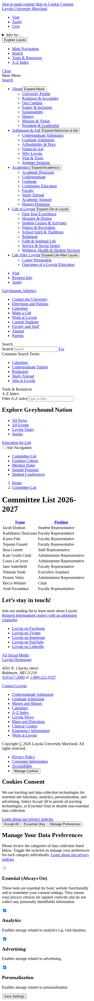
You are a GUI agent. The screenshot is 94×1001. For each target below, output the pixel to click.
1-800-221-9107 (43, 677)
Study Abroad (33, 195)
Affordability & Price (39, 144)
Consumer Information (30, 761)
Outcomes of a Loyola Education (48, 264)
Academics (21, 167)
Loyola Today (23, 429)
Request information (18, 615)
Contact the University (30, 299)
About (17, 89)
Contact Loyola (14, 686)
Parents (18, 335)
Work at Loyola (24, 317)
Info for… (14, 35)
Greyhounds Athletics (19, 291)
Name (20, 522)
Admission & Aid (26, 130)
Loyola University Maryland (24, 9)
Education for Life (16, 442)
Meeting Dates (23, 465)
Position (61, 522)
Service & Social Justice (41, 246)
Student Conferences (28, 474)
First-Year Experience (39, 214)
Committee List (24, 456)
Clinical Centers (24, 726)
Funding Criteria (25, 461)
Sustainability (32, 112)
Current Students (25, 322)
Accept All (11, 824)
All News (19, 420)
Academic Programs (38, 172)
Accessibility (22, 766)
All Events (20, 425)
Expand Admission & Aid (60, 130)
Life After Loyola (26, 255)
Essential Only (34, 824)
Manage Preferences (65, 824)
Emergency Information (31, 731)
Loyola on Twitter (26, 633)
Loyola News (23, 717)
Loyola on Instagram (28, 637)
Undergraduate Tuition (30, 367)
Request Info (22, 277)
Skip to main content (18, 4)
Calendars (20, 308)
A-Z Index (20, 712)
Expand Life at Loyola (52, 209)
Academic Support (37, 199)
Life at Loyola (23, 209)
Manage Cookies (26, 771)
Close (6, 71)
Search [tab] (17, 53)
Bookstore (20, 371)
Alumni (18, 331)
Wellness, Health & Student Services (51, 250)
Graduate (29, 181)
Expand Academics (46, 167)
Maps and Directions (28, 721)
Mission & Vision (36, 121)
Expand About (34, 89)
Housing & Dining (37, 218)
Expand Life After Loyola (59, 255)
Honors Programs (36, 204)
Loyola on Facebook (28, 628)
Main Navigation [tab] (25, 49)
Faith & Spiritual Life (39, 241)
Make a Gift (21, 313)
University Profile (36, 94)
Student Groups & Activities (44, 223)
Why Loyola (32, 153)
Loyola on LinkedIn (28, 646)
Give (16, 26)
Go (61, 349)
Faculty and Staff (25, 326)
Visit (15, 17)
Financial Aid (32, 149)
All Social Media (15, 655)
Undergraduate (34, 177)
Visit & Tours (32, 158)
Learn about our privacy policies (27, 819)
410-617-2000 (13, 677)
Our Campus (32, 103)
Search (7, 80)
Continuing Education (39, 186)
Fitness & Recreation (38, 227)
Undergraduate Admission (42, 135)
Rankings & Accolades (40, 98)
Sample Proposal (25, 470)
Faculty (28, 190)
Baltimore (30, 236)
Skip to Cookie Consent (54, 4)
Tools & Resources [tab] (27, 58)
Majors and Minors (27, 703)
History (28, 116)
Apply (17, 22)
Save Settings (14, 996)
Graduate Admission (38, 140)
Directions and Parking (30, 304)
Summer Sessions (36, 162)
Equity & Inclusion (37, 107)
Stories (17, 434)
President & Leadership (40, 125)
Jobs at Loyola (23, 380)
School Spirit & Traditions (42, 232)
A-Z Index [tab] (20, 62)
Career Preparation (37, 260)
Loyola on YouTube (28, 642)
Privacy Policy (23, 757)
